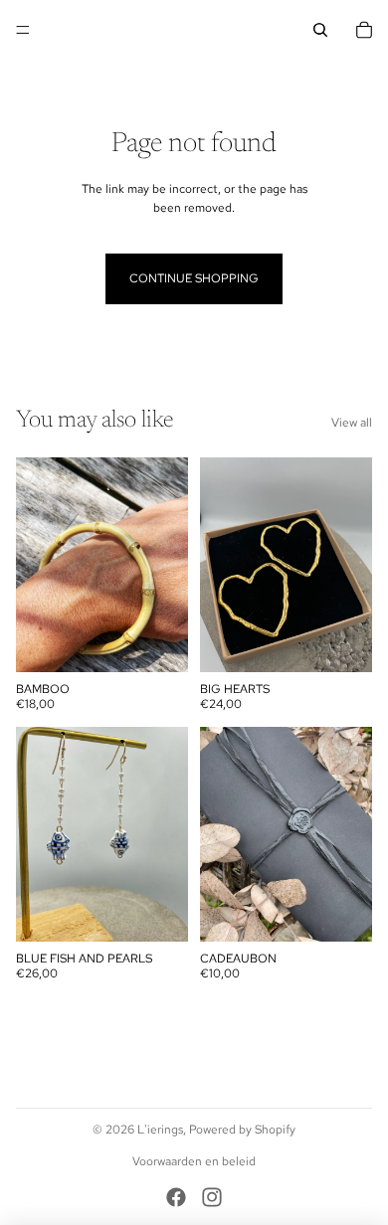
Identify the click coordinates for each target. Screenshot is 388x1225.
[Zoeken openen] (320, 30)
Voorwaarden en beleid (194, 1161)
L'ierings (160, 1130)
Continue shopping (194, 278)
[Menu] (23, 30)
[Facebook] (176, 1197)
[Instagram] (212, 1197)
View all (351, 423)
